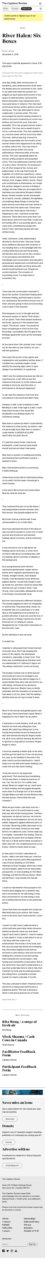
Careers (6, 1231)
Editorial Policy (31, 1222)
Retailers (28, 1228)
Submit (6, 1225)
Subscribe (26, 9)
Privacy (27, 1225)
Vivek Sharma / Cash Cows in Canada (18, 1038)
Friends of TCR (31, 1231)
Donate (15, 9)
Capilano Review (9, 1060)
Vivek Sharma (8, 1045)
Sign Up (32, 1244)
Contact (6, 1222)
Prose (22, 28)
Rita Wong (6, 1030)
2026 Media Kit (12, 1166)
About (5, 1219)
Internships (29, 1219)
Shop (5, 9)
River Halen (8, 51)
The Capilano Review (11, 1179)
